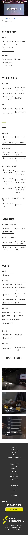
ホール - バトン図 (8, 242)
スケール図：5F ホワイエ (20, 153)
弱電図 (17, 319)
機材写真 (6, 295)
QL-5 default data (9, 303)
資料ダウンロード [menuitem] (14, 479)
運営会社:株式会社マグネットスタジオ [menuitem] (13, 527)
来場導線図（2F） (8, 93)
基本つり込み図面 (8, 319)
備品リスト (6, 275)
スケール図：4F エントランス (8, 153)
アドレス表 (18, 312)
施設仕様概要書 (8, 59)
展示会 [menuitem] (14, 490)
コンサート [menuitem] (14, 493)
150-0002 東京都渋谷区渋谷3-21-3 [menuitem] (13, 525)
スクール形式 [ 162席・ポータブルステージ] (9, 181)
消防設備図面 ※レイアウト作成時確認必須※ (20, 189)
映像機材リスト (8, 334)
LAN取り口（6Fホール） (20, 349)
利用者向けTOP (15, 18)
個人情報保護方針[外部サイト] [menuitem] (14, 457)
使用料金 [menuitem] (14, 471)
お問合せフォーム (14, 509)
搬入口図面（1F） (8, 113)
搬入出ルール (19, 108)
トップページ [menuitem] (14, 447)
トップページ (7, 18)
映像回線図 (19, 334)
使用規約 (18, 59)
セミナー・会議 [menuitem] (14, 488)
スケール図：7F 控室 (20, 159)
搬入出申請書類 (8, 108)
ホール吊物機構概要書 (20, 248)
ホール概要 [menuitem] (14, 466)
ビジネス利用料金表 (8, 43)
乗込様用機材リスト (8, 289)
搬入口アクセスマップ (21, 113)
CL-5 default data (20, 299)
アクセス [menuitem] (14, 452)
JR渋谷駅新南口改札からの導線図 (21, 89)
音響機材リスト (8, 284)
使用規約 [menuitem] (14, 455)
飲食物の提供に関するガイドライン (8, 64)
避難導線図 (19, 98)
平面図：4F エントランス (8, 138)
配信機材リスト (8, 348)
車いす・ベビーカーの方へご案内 (8, 98)
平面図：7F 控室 (20, 143)
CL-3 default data (8, 299)
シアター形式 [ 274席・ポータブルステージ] (9, 172)
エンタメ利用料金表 (20, 43)
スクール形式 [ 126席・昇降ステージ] (20, 181)
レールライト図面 (20, 228)
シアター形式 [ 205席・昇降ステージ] (21, 173)
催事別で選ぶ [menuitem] (14, 486)
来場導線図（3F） (20, 93)
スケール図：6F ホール (8, 159)
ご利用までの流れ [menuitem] (14, 474)
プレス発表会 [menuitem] (14, 495)
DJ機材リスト (19, 303)
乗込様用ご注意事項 (20, 289)
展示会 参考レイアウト (8, 190)
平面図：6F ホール (8, 143)
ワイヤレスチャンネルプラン (20, 295)
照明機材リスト (7, 312)
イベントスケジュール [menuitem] (14, 449)
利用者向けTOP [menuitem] (14, 464)
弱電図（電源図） (8, 232)
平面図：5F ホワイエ (20, 138)
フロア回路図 (19, 316)
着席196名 (19, 205)
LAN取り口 (7, 228)
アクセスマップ (7, 89)
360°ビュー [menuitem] (14, 469)
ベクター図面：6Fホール (8, 248)
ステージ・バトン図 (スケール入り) (20, 242)
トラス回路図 (7, 316)
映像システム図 (8, 338)
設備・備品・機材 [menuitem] (14, 476)
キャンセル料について (8, 48)
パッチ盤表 (19, 284)
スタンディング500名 (8, 205)
